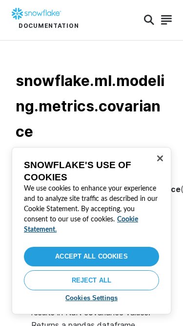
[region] (91, 230)
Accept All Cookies (91, 256)
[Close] (160, 158)
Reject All (91, 280)
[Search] (149, 20)
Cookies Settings (91, 298)
